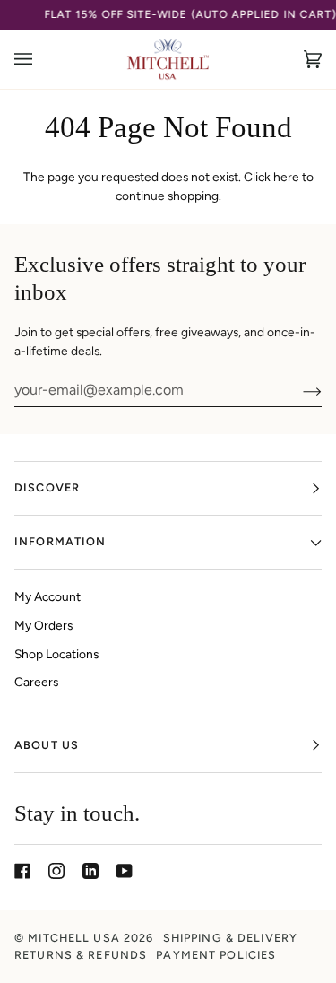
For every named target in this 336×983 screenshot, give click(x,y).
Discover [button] (47, 487)
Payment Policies (216, 954)
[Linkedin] (90, 871)
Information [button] (60, 541)
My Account (47, 596)
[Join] (298, 390)
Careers (36, 681)
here (286, 177)
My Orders (43, 625)
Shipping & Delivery (230, 937)
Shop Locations (56, 654)
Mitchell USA (74, 937)
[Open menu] (41, 59)
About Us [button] (46, 745)
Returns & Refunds (80, 954)
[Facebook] (22, 871)
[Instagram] (56, 871)
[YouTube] (124, 871)
